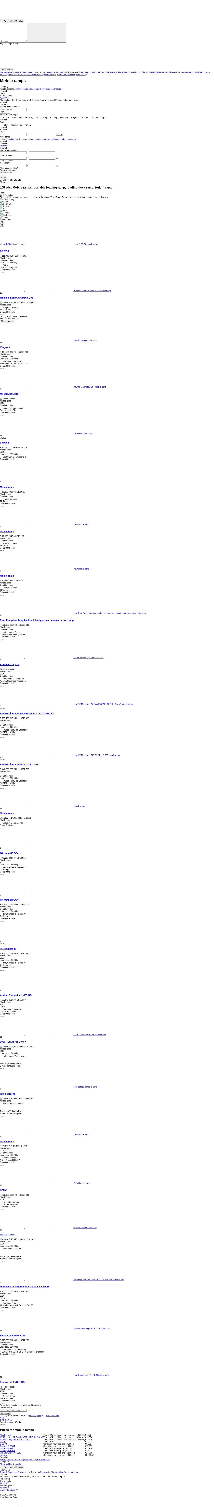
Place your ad (7, 321)
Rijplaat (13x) (7, 1093)
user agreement (52, 1416)
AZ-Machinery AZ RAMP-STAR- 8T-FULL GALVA (27, 713)
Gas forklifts (192, 72)
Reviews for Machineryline (51, 1472)
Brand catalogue (71, 1472)
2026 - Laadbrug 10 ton (13, 1041)
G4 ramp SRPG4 (9, 853)
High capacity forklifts (27, 75)
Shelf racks (81, 75)
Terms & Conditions (8, 1472)
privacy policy (35, 1416)
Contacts (17, 1464)
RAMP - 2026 (7, 1234)
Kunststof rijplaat (9, 664)
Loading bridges (97, 72)
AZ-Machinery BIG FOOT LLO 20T (19, 764)
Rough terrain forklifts (66, 75)
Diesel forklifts (135, 72)
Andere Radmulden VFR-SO (16, 995)
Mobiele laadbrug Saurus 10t (16, 297)
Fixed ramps (84, 72)
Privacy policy (24, 1472)
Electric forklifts (148, 72)
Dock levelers (111, 72)
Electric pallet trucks (9, 75)
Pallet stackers (162, 72)
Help (10, 1464)
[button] (107, 56)
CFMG (3, 1190)
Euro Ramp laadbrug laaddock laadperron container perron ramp (37, 620)
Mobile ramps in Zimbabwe (38, 1459)
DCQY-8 (4, 251)
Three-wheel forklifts (178, 72)
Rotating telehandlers (46, 75)
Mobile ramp (7, 487)
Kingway (5, 347)
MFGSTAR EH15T (10, 394)
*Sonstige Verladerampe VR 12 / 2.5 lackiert (24, 1286)
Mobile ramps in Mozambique (13, 1459)
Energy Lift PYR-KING (12, 1382)
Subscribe (5, 1413)
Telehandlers (123, 72)
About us (4, 1464)
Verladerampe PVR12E (13, 1335)
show (3, 177)
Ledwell (4, 442)
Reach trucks (204, 72)
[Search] (46, 33)
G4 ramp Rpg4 (8, 948)
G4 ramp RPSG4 (9, 900)
